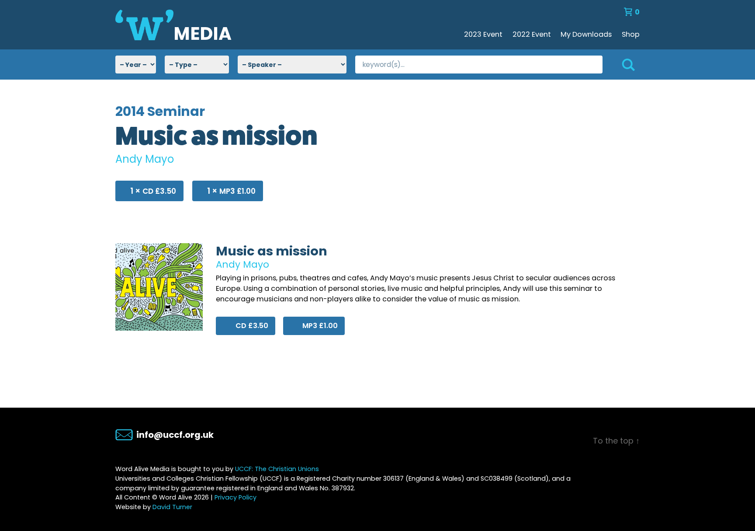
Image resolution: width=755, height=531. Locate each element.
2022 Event (532, 34)
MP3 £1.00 (231, 191)
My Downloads (586, 34)
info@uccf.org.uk (175, 435)
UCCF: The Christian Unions (277, 469)
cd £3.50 (153, 191)
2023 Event (483, 34)
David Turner (172, 507)
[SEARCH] (621, 64)
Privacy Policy (235, 497)
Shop (631, 34)
